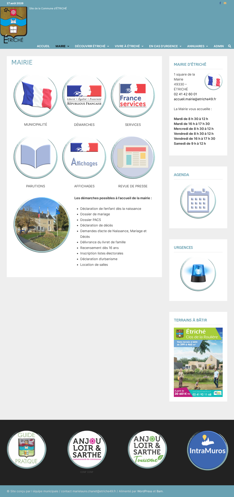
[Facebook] (220, 3)
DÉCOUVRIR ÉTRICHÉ (90, 46)
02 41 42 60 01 (185, 94)
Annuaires (195, 46)
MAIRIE (61, 46)
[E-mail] (225, 3)
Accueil (43, 46)
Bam (160, 491)
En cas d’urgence (163, 46)
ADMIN (219, 46)
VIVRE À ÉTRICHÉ (127, 46)
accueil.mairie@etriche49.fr (195, 99)
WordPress (144, 491)
